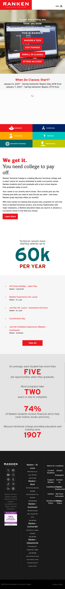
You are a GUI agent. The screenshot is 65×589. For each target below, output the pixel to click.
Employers (59, 475)
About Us (51, 466)
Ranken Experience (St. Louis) (23, 297)
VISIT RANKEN (32, 47)
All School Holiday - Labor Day (23, 286)
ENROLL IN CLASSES (32, 54)
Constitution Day (17, 318)
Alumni (59, 470)
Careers (51, 494)
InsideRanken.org (53, 487)
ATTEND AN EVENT (32, 61)
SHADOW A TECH (32, 40)
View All (32, 343)
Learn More (10, 216)
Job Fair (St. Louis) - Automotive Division (28, 308)
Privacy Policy (57, 584)
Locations (59, 466)
